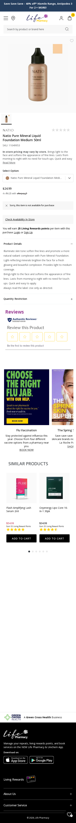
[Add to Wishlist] (71, 40)
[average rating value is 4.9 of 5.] (15, 529)
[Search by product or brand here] (67, 29)
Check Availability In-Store (20, 219)
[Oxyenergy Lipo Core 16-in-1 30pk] (54, 488)
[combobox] (38, 29)
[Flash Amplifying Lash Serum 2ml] (21, 488)
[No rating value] (61, 130)
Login (17, 232)
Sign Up (28, 232)
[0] (70, 18)
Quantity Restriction (15, 298)
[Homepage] (37, 18)
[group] (21, 507)
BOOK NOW (26, 450)
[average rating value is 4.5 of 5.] (48, 529)
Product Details (13, 243)
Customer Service (15, 805)
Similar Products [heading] (28, 463)
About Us (10, 794)
